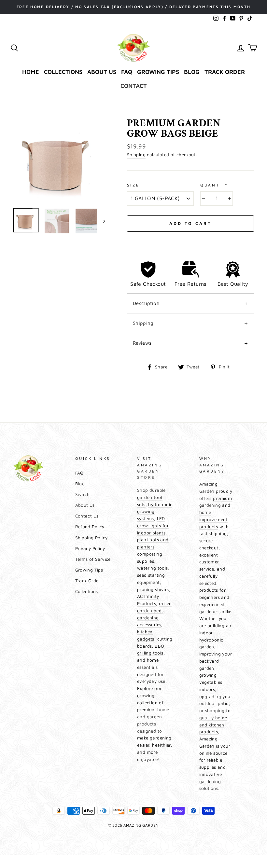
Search (82, 494)
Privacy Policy (90, 548)
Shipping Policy (91, 537)
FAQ (126, 71)
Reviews (142, 343)
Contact (133, 85)
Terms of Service (93, 559)
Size (133, 185)
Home (30, 71)
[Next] (101, 221)
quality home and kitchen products (213, 725)
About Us (101, 71)
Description (146, 303)
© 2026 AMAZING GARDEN (133, 825)
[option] (133, 6)
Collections (63, 71)
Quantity (214, 185)
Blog (192, 71)
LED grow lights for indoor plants (153, 525)
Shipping (136, 154)
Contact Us (87, 515)
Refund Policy (90, 526)
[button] (190, 239)
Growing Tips (158, 71)
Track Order (224, 71)
